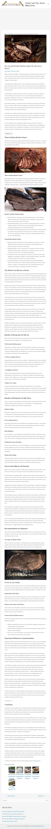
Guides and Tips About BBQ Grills (35, 4)
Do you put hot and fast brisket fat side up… (28, 776)
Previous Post (11, 796)
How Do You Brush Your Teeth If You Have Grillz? (13, 811)
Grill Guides (7, 71)
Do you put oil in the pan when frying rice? (35, 776)
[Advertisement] (25, 18)
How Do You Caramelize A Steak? (9, 821)
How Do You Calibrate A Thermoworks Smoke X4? (13, 819)
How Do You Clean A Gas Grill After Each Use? (13, 814)
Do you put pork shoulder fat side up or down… (19, 776)
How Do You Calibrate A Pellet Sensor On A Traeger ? (14, 816)
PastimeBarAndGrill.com (38, 826)
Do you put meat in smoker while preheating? (11, 776)
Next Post (41, 796)
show (11, 133)
